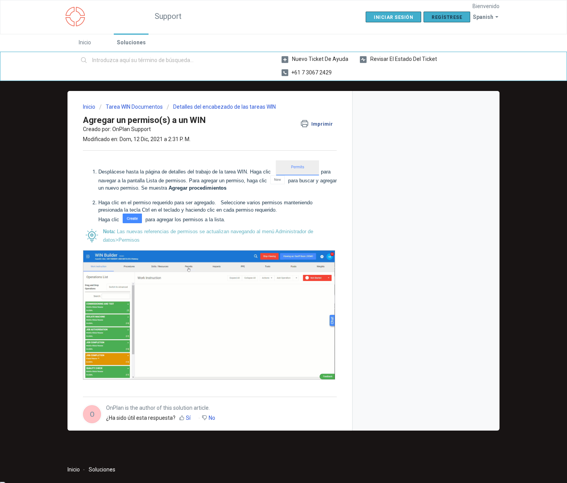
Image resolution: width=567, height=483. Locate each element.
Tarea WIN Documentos (134, 107)
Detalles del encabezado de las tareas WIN (224, 107)
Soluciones (131, 42)
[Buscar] (84, 60)
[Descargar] (269, 141)
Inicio (85, 42)
